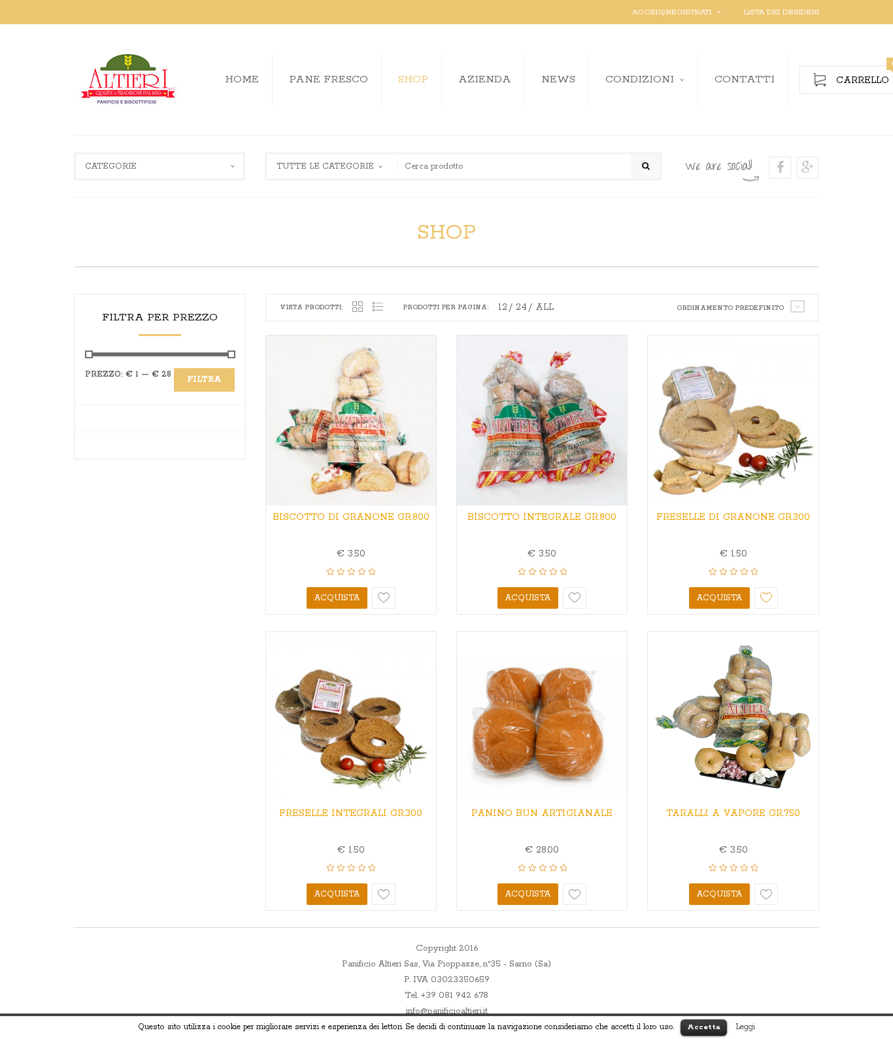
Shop (413, 79)
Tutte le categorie (325, 166)
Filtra (204, 379)
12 (502, 307)
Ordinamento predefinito (730, 308)
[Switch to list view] (378, 307)
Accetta (703, 1027)
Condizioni (639, 79)
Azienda (484, 79)
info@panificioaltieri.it (447, 1011)
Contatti (745, 79)
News (558, 79)
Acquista (337, 598)
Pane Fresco (328, 79)
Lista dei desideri (781, 12)
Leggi (745, 1027)
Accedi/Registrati (671, 12)
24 (521, 307)
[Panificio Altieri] (129, 79)
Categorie (111, 166)
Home (242, 79)
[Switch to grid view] (357, 307)
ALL (544, 307)
